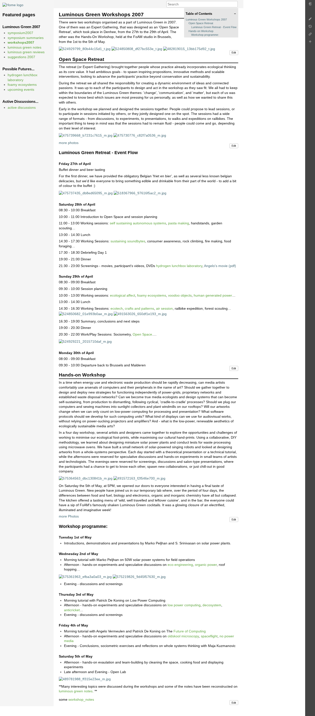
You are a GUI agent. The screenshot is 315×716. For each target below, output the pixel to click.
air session (164, 308)
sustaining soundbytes (127, 241)
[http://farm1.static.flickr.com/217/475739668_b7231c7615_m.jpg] (85, 135)
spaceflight (209, 636)
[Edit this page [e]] (310, 20)
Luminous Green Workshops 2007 (206, 19)
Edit (234, 52)
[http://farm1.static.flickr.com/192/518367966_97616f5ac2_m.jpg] (140, 193)
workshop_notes (81, 699)
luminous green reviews (26, 52)
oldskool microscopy (183, 636)
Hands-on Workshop (201, 31)
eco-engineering (180, 565)
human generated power (213, 295)
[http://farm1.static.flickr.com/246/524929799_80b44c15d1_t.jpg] (84, 49)
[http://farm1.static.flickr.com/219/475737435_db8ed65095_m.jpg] (86, 193)
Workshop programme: (205, 34)
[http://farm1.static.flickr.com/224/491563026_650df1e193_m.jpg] (140, 314)
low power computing (184, 605)
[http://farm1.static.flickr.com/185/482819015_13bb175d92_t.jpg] (189, 49)
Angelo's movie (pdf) (220, 266)
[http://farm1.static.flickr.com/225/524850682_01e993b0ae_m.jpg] (86, 314)
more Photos (69, 516)
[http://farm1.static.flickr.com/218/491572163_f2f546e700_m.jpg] (139, 478)
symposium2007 (20, 33)
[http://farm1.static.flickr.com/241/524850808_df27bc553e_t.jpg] (136, 49)
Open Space (142, 334)
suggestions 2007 (21, 57)
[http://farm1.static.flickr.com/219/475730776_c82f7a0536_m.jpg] (139, 135)
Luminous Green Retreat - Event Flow (213, 27)
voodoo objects (180, 295)
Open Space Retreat (201, 23)
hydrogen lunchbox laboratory (179, 266)
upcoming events (21, 89)
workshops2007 (21, 42)
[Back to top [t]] (310, 43)
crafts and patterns (139, 308)
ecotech (116, 308)
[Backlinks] (310, 35)
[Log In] (310, 5)
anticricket (72, 610)
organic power (206, 565)
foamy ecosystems (22, 85)
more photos (69, 143)
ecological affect (122, 295)
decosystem (212, 605)
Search (235, 4)
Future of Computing (189, 631)
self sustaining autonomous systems (138, 223)
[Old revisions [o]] (310, 28)
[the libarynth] (12, 5)
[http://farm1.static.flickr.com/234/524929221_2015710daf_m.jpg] (85, 341)
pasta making (178, 223)
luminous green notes (24, 47)
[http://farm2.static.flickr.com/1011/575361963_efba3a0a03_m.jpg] (85, 576)
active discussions (22, 107)
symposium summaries (26, 38)
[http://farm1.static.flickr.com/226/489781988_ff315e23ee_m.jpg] (85, 679)
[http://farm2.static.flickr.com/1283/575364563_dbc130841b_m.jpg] (85, 478)
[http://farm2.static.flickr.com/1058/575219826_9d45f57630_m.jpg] (139, 576)
